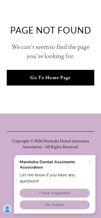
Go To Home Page (50, 77)
